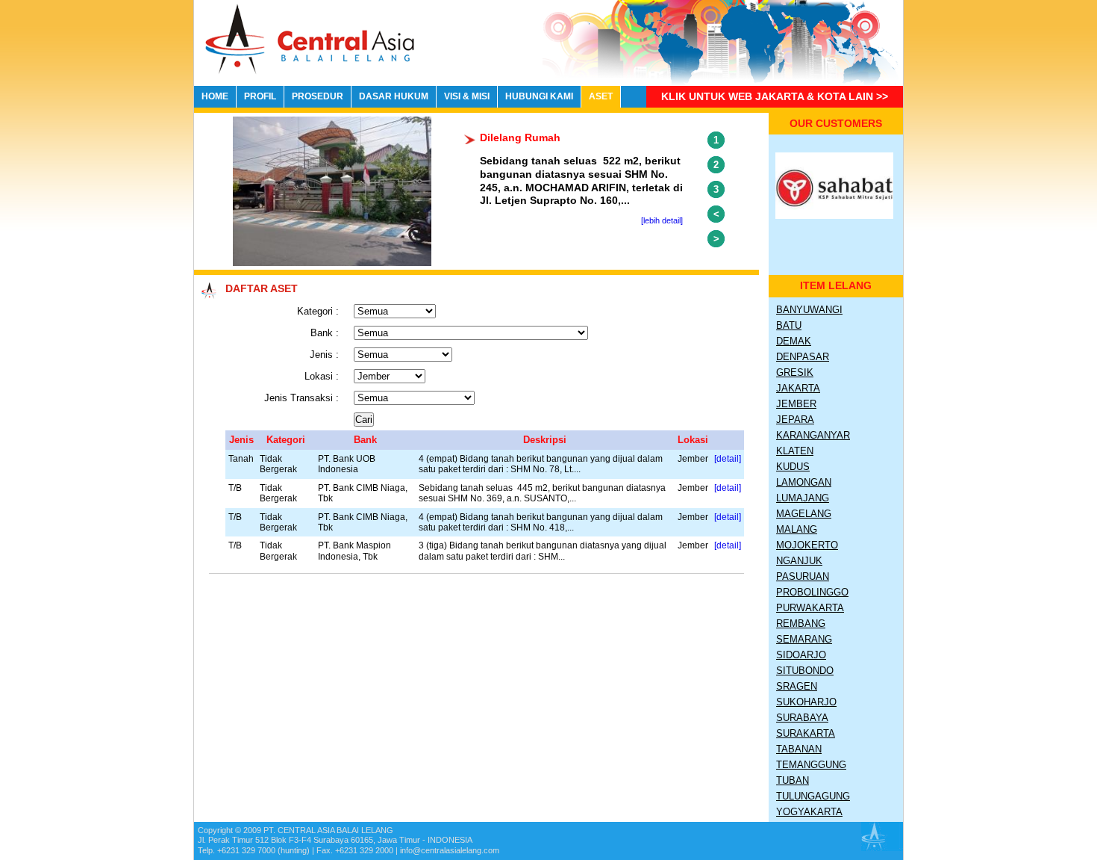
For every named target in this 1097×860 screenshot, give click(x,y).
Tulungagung (813, 796)
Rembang (800, 623)
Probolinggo (812, 592)
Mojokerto (807, 545)
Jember (796, 403)
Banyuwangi (809, 309)
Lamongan (803, 482)
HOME (214, 96)
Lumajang (802, 498)
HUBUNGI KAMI (539, 96)
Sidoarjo (801, 655)
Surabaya (802, 717)
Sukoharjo (806, 702)
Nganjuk (799, 560)
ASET (601, 96)
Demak (793, 341)
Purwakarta (810, 607)
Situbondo (805, 670)
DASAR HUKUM (393, 96)
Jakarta (798, 388)
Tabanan (799, 749)
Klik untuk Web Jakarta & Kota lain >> (774, 96)
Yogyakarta (809, 811)
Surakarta (805, 733)
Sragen (796, 686)
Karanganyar (813, 435)
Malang (796, 529)
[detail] (727, 458)
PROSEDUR (317, 96)
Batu (788, 325)
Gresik (794, 372)
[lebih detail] (662, 220)
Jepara (795, 419)
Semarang (804, 639)
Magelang (803, 513)
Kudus (793, 466)
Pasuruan (802, 576)
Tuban (792, 780)
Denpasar (802, 356)
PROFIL (260, 96)
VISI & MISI (467, 96)
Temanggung (811, 764)
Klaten (794, 451)
